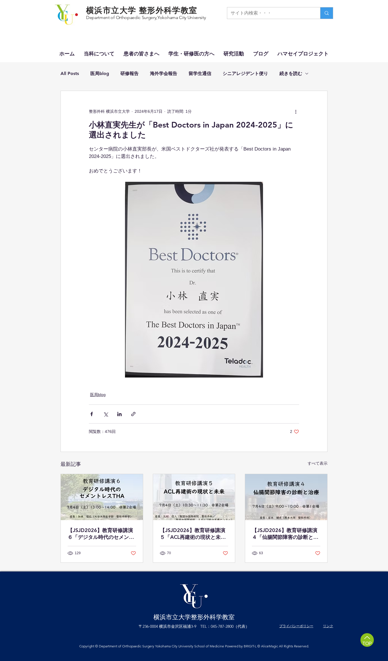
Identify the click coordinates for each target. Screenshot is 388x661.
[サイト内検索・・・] (326, 13)
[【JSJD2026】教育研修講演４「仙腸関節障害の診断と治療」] (286, 497)
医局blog (99, 73)
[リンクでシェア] (133, 414)
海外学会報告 (163, 73)
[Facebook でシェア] (91, 414)
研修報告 (129, 73)
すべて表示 (317, 463)
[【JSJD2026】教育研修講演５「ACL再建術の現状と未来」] (194, 497)
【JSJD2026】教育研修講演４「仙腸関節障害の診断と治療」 (285, 534)
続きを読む (290, 73)
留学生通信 (200, 73)
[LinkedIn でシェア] (119, 414)
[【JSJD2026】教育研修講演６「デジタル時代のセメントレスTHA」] (102, 497)
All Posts (70, 73)
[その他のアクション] (295, 111)
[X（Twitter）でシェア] (105, 414)
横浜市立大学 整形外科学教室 (141, 10)
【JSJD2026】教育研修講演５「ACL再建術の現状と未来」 (192, 534)
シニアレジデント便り (245, 73)
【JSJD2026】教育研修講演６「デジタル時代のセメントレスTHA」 (101, 534)
